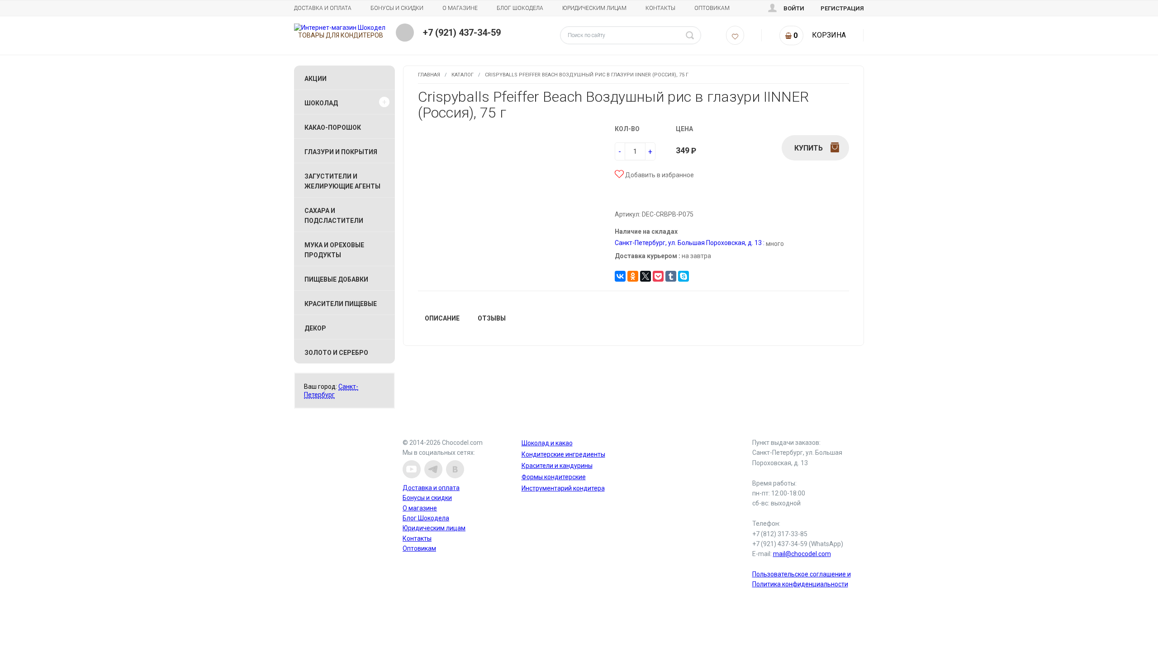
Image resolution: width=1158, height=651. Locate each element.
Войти (793, 8)
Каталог (462, 75)
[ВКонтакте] (620, 276)
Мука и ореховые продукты (334, 250)
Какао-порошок (332, 127)
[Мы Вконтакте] (455, 469)
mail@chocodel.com (802, 553)
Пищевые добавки (336, 279)
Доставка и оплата (322, 8)
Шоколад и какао (547, 443)
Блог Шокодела (520, 8)
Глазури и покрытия (340, 152)
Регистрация (842, 8)
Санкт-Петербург (331, 390)
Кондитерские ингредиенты (563, 454)
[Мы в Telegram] (433, 469)
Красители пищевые (340, 303)
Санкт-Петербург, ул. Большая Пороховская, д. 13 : (689, 242)
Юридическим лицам (594, 8)
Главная (429, 75)
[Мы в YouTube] (412, 469)
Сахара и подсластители (333, 215)
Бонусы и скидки (396, 8)
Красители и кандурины (557, 465)
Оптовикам (712, 8)
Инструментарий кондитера (563, 488)
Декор (315, 328)
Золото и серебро (336, 352)
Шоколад (321, 103)
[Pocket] (658, 276)
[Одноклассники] (632, 276)
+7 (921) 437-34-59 (462, 32)
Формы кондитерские (554, 477)
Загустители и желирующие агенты (342, 181)
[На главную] (339, 28)
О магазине (460, 8)
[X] (645, 276)
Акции (315, 78)
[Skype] (683, 276)
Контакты (660, 8)
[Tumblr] (670, 276)
